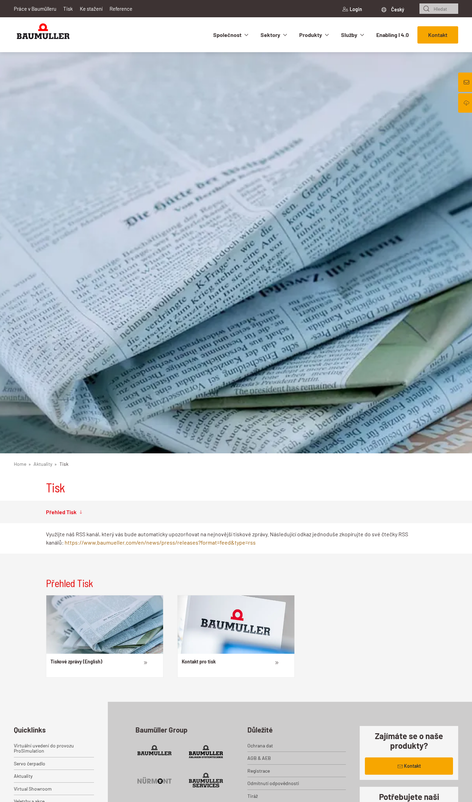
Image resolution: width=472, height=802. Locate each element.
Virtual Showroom (33, 789)
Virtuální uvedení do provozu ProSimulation (44, 748)
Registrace (258, 771)
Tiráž (252, 796)
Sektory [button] (270, 34)
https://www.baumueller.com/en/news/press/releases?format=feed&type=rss (160, 542)
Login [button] (356, 9)
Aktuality (23, 776)
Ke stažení (91, 9)
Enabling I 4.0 (392, 34)
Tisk (68, 9)
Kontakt (437, 34)
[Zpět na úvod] (43, 34)
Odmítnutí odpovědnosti (273, 783)
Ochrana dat (260, 745)
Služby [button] (349, 34)
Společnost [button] (227, 34)
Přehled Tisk (61, 512)
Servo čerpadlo (29, 763)
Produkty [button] (310, 34)
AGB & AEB (259, 758)
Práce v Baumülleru (35, 9)
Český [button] (397, 9)
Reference (121, 9)
